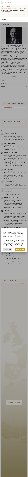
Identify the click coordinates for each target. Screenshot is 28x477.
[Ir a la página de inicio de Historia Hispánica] (7, 2)
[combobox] (14, 19)
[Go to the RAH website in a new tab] (2, 2)
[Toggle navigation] (25, 2)
